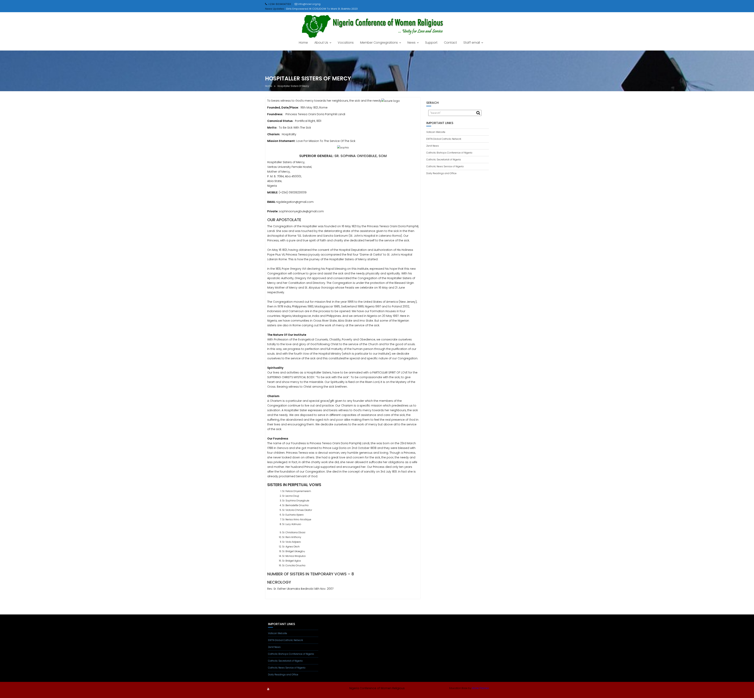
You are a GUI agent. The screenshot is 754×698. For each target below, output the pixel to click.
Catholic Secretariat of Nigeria (443, 159)
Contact (450, 42)
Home (303, 42)
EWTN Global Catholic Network (443, 139)
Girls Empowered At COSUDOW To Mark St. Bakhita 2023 (322, 9)
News (411, 42)
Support (431, 42)
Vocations (346, 42)
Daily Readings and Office (441, 173)
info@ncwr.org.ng (309, 4)
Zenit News (432, 145)
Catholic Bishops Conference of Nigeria (449, 152)
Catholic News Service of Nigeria (445, 166)
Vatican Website (435, 132)
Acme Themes (480, 688)
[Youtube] (268, 689)
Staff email (471, 42)
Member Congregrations (379, 42)
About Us (321, 42)
